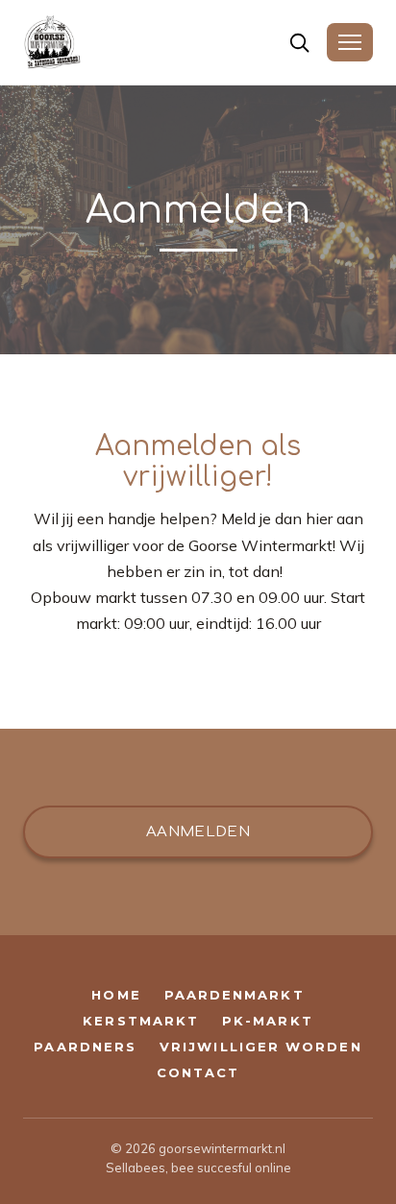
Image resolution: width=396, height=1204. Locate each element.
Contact (198, 1073)
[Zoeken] (299, 43)
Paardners (85, 1047)
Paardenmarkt (234, 995)
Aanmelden (198, 832)
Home (115, 995)
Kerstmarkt (141, 1021)
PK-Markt (267, 1021)
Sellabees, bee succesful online (198, 1167)
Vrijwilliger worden (261, 1047)
